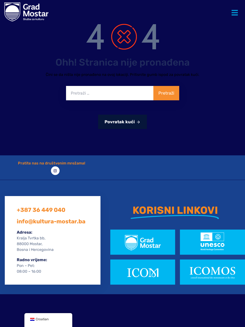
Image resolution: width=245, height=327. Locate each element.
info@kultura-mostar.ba (51, 221)
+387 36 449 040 (41, 210)
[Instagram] (55, 170)
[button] (235, 9)
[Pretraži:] (109, 93)
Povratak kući (120, 121)
